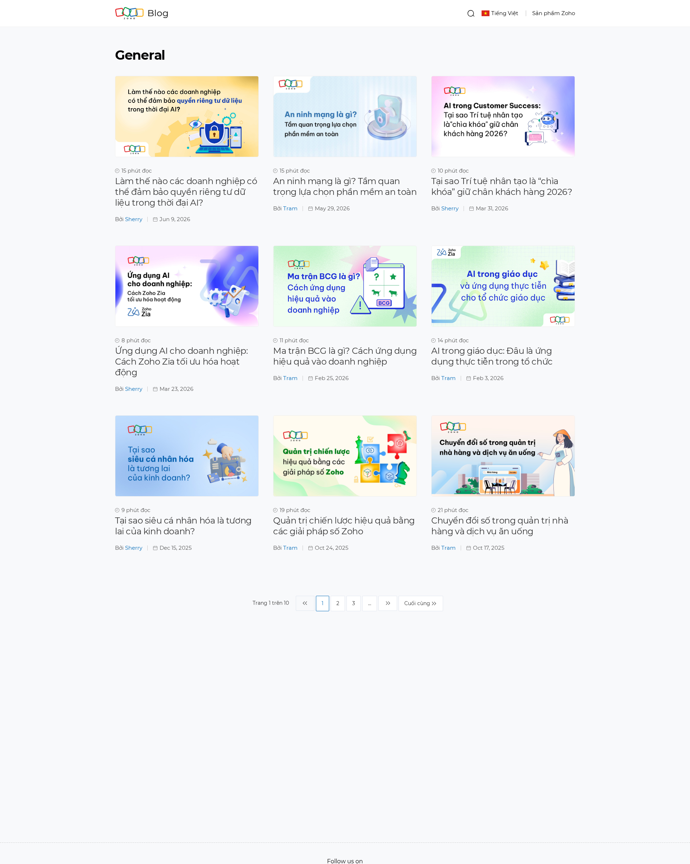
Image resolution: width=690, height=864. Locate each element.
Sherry (133, 219)
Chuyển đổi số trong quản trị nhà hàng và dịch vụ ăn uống (499, 525)
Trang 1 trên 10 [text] (271, 603)
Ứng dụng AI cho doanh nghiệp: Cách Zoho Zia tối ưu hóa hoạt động (181, 362)
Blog (158, 13)
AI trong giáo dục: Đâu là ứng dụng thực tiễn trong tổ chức (492, 356)
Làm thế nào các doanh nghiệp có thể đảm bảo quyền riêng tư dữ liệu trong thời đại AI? (186, 192)
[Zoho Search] (471, 13)
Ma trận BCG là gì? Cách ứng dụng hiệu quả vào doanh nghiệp (345, 356)
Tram (290, 208)
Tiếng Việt (504, 13)
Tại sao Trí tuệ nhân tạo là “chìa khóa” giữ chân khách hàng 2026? (501, 186)
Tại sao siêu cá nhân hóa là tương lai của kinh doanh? (183, 525)
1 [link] (322, 603)
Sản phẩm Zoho (553, 13)
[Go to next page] (387, 603)
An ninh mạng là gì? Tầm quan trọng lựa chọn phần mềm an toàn (345, 186)
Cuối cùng (417, 603)
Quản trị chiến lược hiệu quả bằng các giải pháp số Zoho (344, 525)
